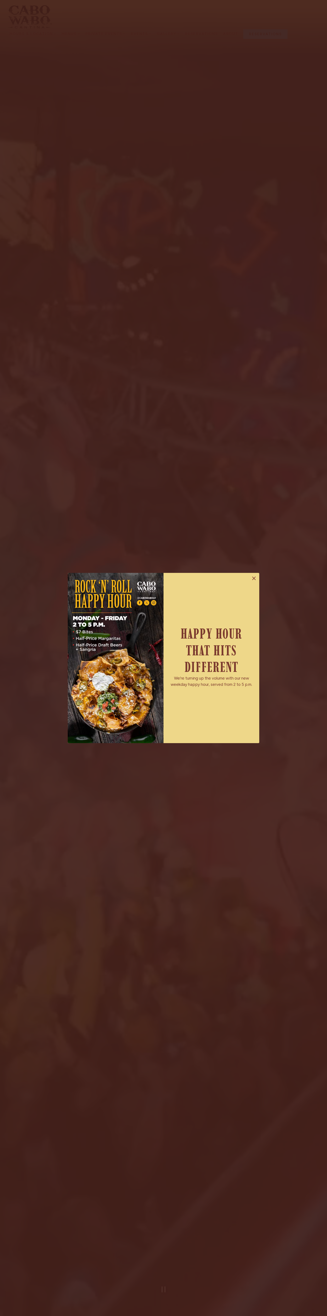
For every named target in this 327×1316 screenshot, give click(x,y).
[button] (254, 578)
